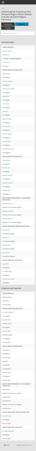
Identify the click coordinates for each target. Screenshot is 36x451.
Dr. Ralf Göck (6, 62)
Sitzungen (8, 28)
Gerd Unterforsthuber (9, 279)
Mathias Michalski (8, 175)
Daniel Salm (6, 237)
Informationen (8, 24)
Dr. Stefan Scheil (7, 271)
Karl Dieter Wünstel (8, 149)
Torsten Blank (6, 160)
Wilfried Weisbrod (8, 218)
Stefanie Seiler (7, 190)
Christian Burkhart (8, 81)
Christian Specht (7, 51)
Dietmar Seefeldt (7, 134)
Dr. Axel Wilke (6, 141)
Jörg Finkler (6, 264)
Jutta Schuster (6, 126)
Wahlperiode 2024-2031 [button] (10, 33)
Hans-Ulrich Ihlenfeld (8, 89)
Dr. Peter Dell (6, 168)
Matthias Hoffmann (8, 211)
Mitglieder (22, 24)
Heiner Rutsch (6, 230)
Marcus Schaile (7, 119)
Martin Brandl (6, 74)
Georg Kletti (6, 96)
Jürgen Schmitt (7, 245)
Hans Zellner (6, 252)
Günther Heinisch (7, 203)
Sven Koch (5, 111)
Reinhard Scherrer (8, 183)
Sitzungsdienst (26, 445)
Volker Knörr (6, 104)
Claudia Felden (7, 416)
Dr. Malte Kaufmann (8, 431)
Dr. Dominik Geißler (8, 312)
